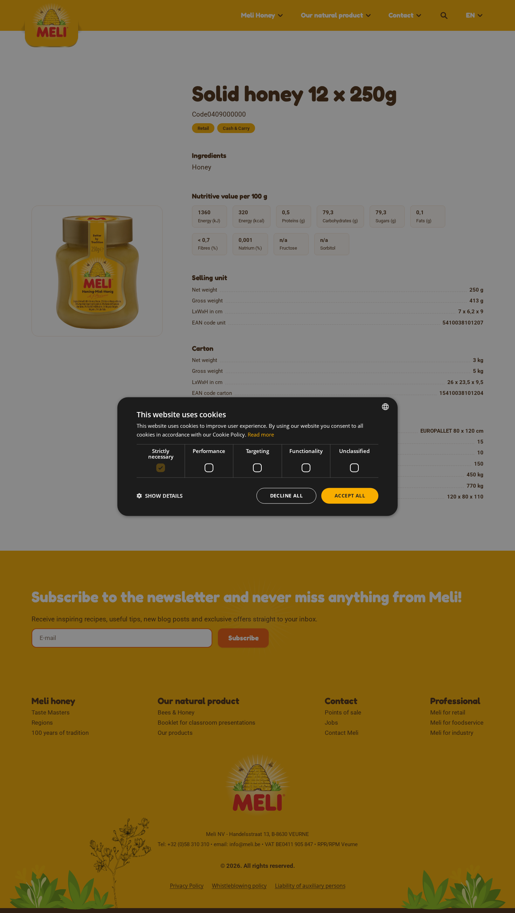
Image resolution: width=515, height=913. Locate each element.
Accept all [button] (350, 495)
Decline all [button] (286, 495)
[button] (160, 496)
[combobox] (385, 406)
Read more (261, 434)
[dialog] (257, 456)
